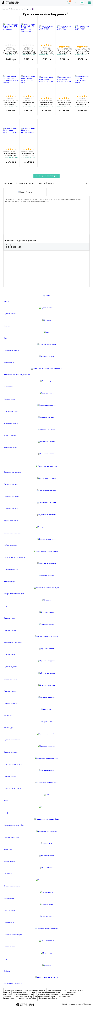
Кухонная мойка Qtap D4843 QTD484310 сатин (46, 52)
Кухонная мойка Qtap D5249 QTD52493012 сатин (82, 103)
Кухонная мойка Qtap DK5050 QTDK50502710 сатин (28, 103)
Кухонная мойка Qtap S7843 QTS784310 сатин (28, 155)
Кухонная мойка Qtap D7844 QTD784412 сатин (10, 155)
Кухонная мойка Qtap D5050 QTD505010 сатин (46, 103)
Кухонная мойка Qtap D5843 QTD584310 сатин (64, 52)
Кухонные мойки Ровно (48, 998)
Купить (11, 64)
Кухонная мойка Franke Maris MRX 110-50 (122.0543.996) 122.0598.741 (28, 52)
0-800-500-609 (13, 247)
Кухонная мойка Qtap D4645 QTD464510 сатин (82, 52)
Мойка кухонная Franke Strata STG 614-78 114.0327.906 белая (10, 52)
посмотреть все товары (46, 176)
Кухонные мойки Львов (27, 998)
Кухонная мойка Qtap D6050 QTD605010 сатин (64, 103)
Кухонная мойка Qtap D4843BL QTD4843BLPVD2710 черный (10, 103)
